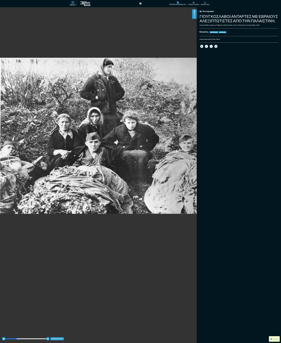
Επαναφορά (57, 339)
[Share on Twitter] (211, 46)
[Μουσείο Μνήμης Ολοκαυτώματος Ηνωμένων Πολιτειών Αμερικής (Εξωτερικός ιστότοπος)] (85, 3)
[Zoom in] (47, 338)
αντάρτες (222, 32)
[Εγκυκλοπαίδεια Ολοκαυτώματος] (140, 4)
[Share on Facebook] (206, 46)
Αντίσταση (214, 32)
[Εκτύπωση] (201, 46)
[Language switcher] (215, 46)
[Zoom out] (3, 338)
